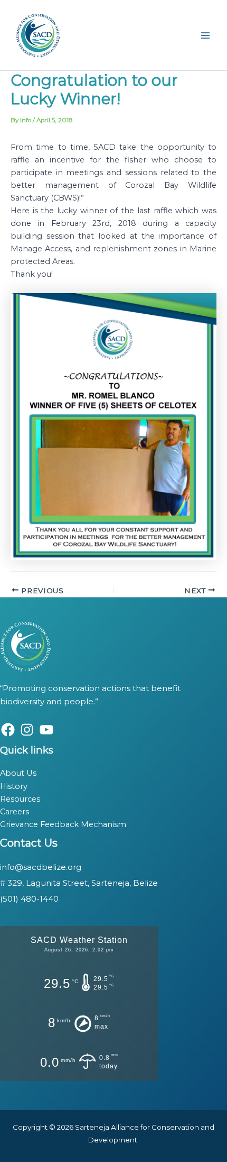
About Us (18, 773)
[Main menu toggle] (205, 35)
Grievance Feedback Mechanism (63, 824)
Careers (14, 811)
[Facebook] (8, 730)
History (13, 786)
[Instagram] (27, 730)
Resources (20, 799)
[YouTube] (46, 730)
